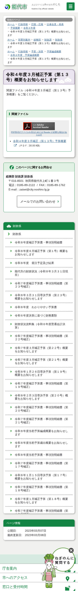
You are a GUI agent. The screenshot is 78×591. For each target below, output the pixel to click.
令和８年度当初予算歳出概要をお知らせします (41, 444)
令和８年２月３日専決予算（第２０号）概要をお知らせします (41, 397)
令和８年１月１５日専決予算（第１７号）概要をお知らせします (41, 477)
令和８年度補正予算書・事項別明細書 (38, 242)
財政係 (17, 226)
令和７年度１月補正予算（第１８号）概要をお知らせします (41, 500)
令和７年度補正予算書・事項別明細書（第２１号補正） (41, 421)
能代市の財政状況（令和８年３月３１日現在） (41, 273)
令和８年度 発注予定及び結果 (34, 263)
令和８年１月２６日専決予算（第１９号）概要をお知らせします (41, 373)
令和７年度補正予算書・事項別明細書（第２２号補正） (41, 337)
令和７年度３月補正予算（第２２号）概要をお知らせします (41, 349)
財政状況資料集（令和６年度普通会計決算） (40, 326)
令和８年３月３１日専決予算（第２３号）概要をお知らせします (41, 297)
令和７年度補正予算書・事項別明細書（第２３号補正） (41, 285)
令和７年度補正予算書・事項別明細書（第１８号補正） (41, 489)
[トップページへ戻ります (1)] (16, 6)
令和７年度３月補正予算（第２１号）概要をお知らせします (41, 361)
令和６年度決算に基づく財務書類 (36, 315)
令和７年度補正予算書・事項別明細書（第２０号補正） (41, 409)
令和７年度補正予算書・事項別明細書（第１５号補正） (41, 512)
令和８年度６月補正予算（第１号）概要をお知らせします (41, 253)
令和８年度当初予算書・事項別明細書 (38, 454)
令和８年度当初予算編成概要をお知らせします (41, 433)
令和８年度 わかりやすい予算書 (36, 307)
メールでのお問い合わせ (37, 201)
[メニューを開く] (71, 6)
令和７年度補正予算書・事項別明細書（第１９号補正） (41, 385)
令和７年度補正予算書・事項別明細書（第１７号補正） (41, 465)
